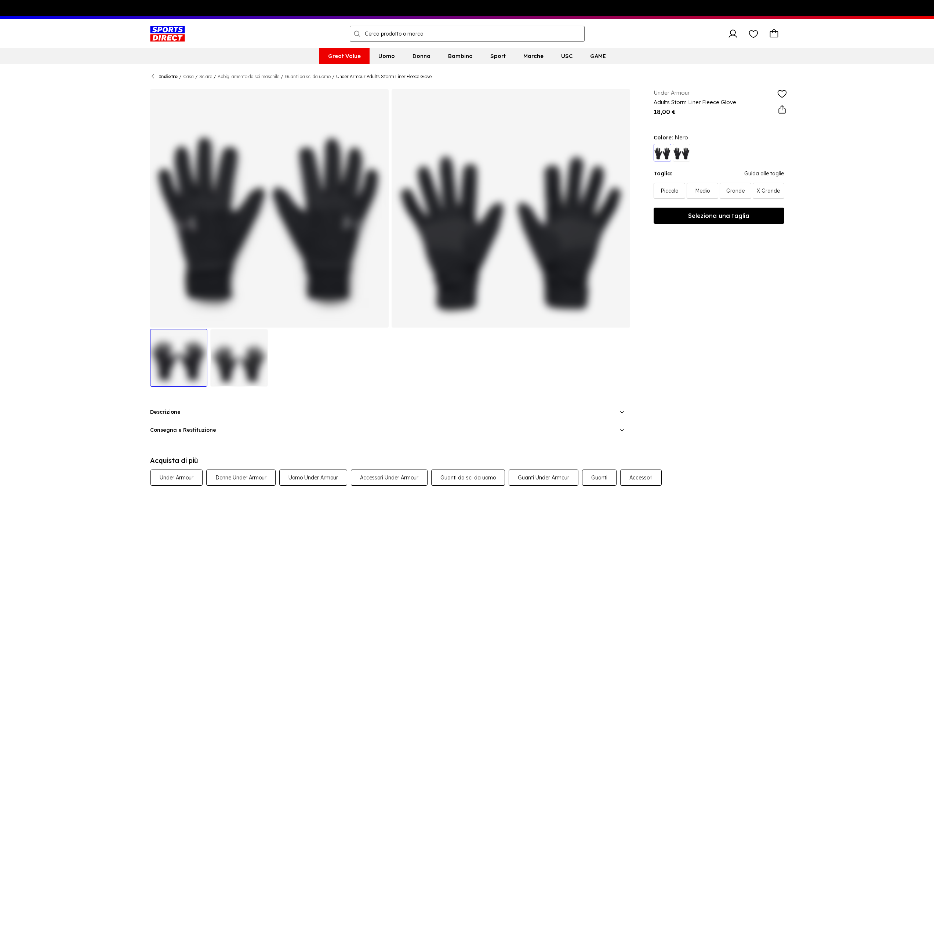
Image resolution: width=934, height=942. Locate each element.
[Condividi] (782, 110)
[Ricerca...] (357, 34)
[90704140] (681, 152)
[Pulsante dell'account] (733, 33)
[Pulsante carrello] (774, 33)
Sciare (205, 76)
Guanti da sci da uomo (308, 76)
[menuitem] (344, 56)
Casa (188, 76)
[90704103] (662, 152)
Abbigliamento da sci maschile (248, 76)
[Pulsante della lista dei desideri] (753, 33)
